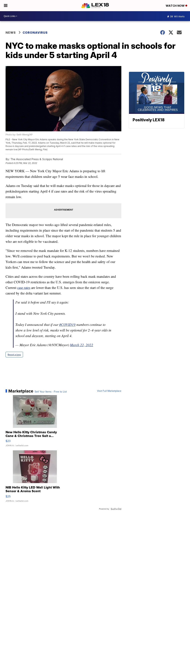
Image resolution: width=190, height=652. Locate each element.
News (11, 32)
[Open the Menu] (6, 5)
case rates (23, 287)
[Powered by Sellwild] (116, 509)
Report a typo (14, 354)
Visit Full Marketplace (109, 391)
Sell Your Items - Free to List (51, 391)
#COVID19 (67, 324)
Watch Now (175, 5)
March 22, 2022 (81, 344)
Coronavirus (35, 32)
